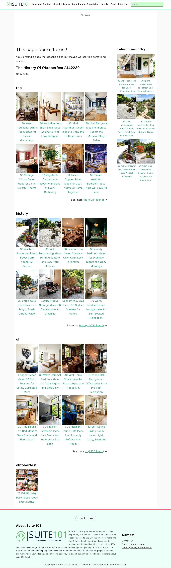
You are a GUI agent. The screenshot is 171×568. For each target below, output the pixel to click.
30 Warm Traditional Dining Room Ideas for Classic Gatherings (27, 132)
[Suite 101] (18, 4)
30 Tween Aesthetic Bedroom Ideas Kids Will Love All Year (96, 184)
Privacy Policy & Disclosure (137, 548)
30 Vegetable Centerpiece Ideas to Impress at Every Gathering (50, 184)
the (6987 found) (93, 199)
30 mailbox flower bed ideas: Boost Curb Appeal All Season (26, 258)
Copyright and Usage (133, 544)
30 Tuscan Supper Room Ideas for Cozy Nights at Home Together (73, 184)
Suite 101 (73, 531)
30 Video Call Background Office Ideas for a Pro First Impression (96, 384)
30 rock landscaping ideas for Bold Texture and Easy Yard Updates (50, 258)
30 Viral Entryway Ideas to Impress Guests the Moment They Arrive (96, 132)
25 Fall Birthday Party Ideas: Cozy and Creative (27, 497)
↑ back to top (85, 518)
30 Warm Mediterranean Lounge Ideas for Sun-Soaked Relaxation (96, 309)
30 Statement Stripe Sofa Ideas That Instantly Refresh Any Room (73, 435)
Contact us (128, 541)
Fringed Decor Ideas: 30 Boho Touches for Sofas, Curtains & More (27, 384)
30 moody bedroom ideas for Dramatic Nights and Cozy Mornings (96, 258)
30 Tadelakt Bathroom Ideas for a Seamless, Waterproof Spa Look (50, 435)
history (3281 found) (91, 325)
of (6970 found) (94, 451)
